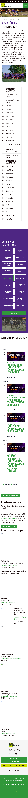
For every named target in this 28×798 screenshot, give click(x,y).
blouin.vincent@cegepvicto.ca (8, 602)
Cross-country (20, 258)
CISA (19, 788)
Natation (20, 271)
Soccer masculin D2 (20, 285)
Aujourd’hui (15, 484)
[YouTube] (12, 770)
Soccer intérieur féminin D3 (8, 292)
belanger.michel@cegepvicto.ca (8, 733)
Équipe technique (20, 306)
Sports (18, 19)
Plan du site (9, 780)
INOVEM (11, 793)
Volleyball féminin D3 (8, 305)
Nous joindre (22, 1)
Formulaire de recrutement (9, 526)
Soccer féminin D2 (7, 285)
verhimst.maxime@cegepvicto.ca (9, 696)
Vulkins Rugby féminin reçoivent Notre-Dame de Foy (15, 428)
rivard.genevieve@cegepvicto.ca (20, 618)
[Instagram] (18, 770)
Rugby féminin (7, 278)
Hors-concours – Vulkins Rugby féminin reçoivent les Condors (15, 368)
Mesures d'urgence (14, 762)
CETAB (9, 788)
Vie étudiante (12, 19)
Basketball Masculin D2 (8, 257)
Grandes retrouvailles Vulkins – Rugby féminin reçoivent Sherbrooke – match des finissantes (15, 463)
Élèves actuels (5, 19)
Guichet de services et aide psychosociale (14, 765)
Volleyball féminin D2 (8, 299)
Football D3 (20, 265)
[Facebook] (9, 770)
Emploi (8, 1)
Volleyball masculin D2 (20, 299)
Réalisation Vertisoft (17, 780)
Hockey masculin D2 (8, 271)
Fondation (12, 1)
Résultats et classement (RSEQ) (11, 495)
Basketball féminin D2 (20, 250)
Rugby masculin (20, 278)
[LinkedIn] (15, 770)
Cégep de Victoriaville (6, 5)
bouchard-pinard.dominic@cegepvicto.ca (11, 658)
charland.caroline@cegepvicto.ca (9, 518)
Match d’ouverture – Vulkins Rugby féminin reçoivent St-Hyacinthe (16, 401)
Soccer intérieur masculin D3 (20, 292)
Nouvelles (17, 1)
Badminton (7, 251)
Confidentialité (21, 779)
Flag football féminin (7, 264)
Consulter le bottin (14, 758)
